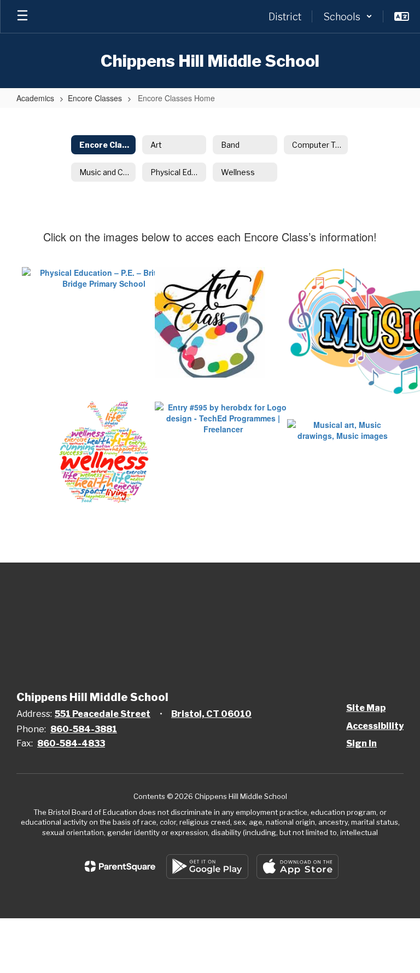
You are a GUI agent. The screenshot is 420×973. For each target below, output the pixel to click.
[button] (347, 16)
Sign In (361, 743)
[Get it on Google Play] (207, 866)
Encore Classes (95, 97)
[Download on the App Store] (297, 866)
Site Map (366, 708)
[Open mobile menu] (22, 16)
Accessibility (375, 726)
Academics (35, 97)
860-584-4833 (71, 743)
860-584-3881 (83, 729)
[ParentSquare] (120, 866)
